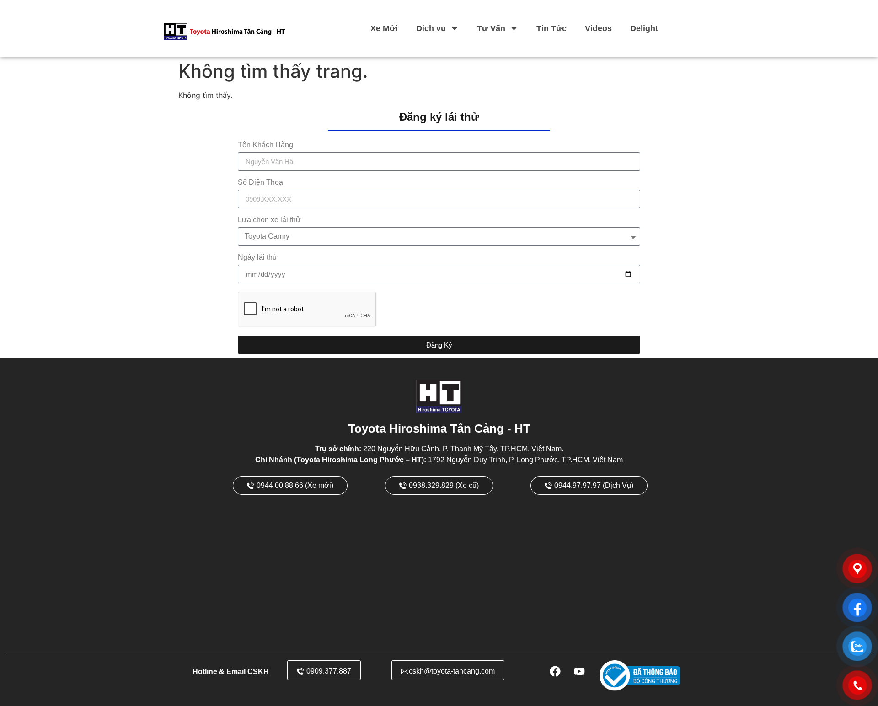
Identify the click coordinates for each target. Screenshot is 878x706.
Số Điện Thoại (261, 182)
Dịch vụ (431, 28)
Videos (598, 28)
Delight (644, 28)
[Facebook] (555, 671)
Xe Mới (384, 28)
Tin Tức (551, 28)
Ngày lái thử (258, 257)
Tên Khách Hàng (265, 145)
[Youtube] (579, 671)
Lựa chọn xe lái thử (269, 220)
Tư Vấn (491, 28)
